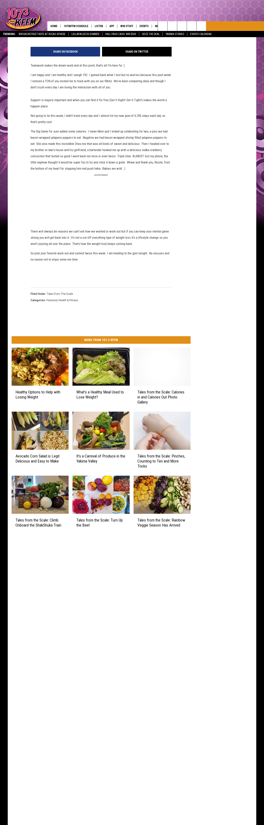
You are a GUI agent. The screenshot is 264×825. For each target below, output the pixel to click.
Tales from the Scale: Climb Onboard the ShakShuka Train (38, 522)
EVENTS (144, 26)
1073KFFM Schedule (76, 26)
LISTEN (99, 26)
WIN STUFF (126, 26)
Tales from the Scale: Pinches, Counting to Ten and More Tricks (161, 461)
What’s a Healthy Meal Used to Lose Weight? (100, 394)
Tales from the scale (60, 293)
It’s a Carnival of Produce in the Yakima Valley (100, 458)
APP (111, 26)
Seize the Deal (151, 34)
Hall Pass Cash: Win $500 (120, 34)
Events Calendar (201, 34)
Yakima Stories (175, 34)
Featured (51, 300)
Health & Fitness (68, 300)
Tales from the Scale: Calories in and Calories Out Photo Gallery (160, 397)
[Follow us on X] (191, 26)
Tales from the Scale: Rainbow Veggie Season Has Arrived (161, 522)
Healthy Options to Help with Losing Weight (37, 394)
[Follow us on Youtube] (201, 26)
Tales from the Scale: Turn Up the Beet (99, 522)
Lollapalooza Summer (85, 34)
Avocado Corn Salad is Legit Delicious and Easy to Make (37, 458)
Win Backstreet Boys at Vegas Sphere (42, 34)
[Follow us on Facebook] (182, 26)
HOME (53, 26)
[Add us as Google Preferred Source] (172, 26)
